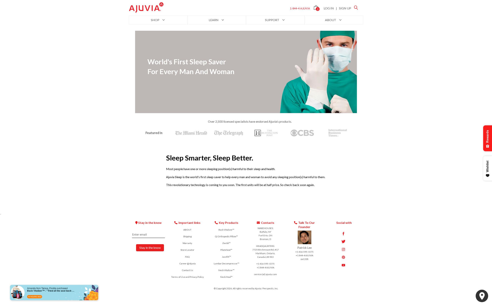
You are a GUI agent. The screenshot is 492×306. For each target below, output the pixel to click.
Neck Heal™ (226, 276)
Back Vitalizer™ (226, 229)
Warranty (187, 243)
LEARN (214, 20)
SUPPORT (272, 20)
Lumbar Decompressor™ (226, 263)
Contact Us (187, 270)
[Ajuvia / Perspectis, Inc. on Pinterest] (343, 257)
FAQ (187, 256)
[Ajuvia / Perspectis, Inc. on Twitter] (343, 241)
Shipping (187, 236)
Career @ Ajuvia (187, 263)
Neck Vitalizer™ (226, 270)
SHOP (155, 20)
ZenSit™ (226, 243)
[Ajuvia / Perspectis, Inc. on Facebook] (343, 234)
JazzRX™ (226, 256)
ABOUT (331, 20)
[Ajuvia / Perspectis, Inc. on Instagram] (343, 249)
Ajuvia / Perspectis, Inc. (266, 288)
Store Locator (187, 249)
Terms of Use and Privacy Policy (187, 276)
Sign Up (345, 8)
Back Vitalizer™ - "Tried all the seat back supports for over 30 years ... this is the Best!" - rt (51, 290)
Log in (329, 8)
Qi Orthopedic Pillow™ (226, 236)
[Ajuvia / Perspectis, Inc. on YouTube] (343, 265)
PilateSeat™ (226, 249)
